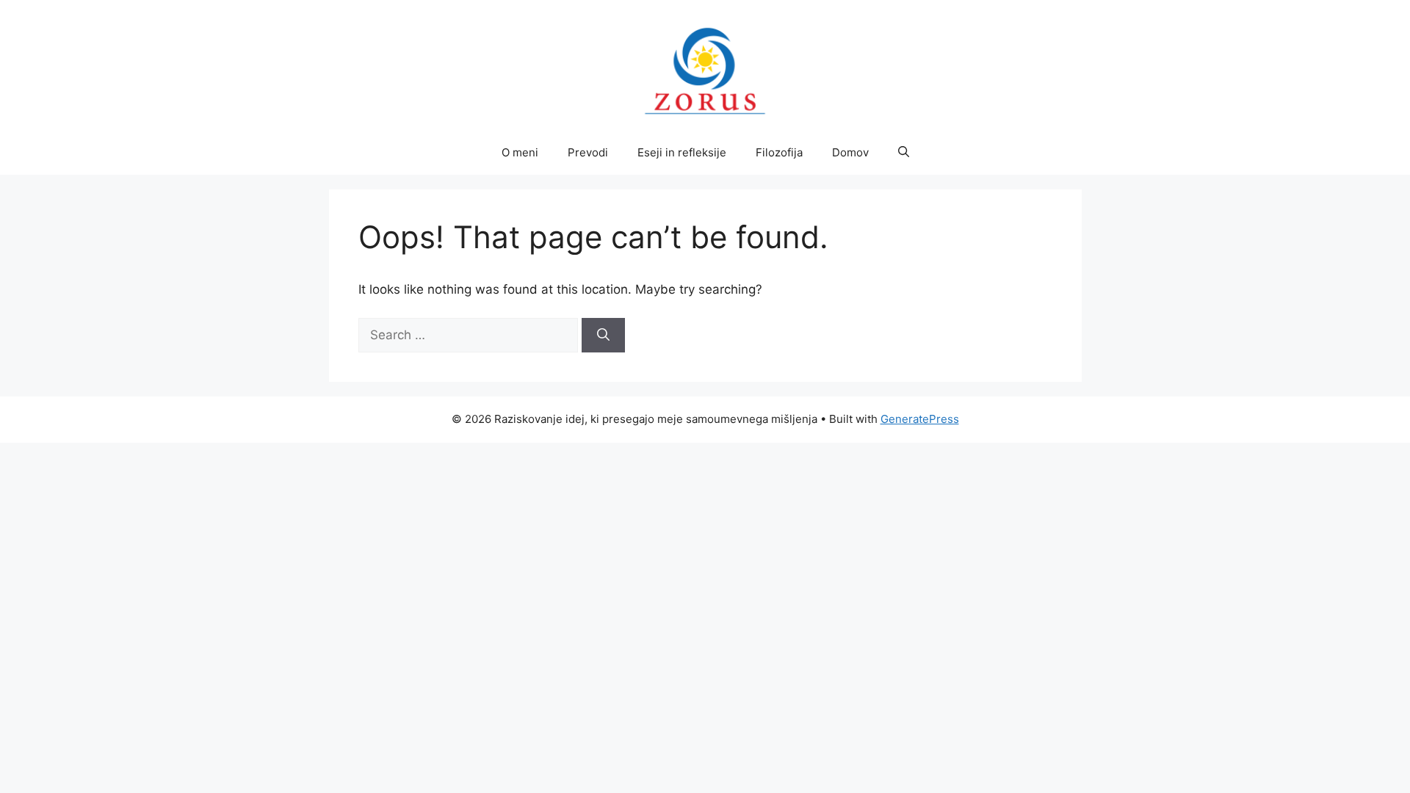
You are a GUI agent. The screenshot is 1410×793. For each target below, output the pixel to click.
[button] (903, 153)
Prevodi (588, 152)
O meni (520, 152)
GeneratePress (920, 419)
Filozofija (779, 152)
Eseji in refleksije (681, 152)
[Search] (603, 335)
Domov (850, 152)
